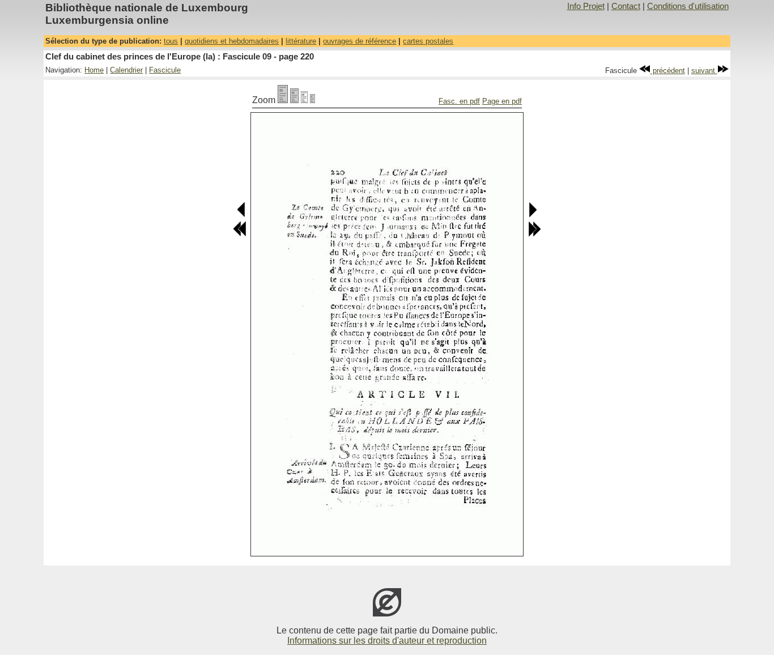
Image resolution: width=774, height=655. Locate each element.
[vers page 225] (534, 234)
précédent (667, 70)
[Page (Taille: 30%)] (312, 100)
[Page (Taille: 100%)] (283, 100)
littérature (301, 41)
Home (94, 70)
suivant (704, 70)
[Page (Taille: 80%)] (294, 100)
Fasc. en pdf (459, 101)
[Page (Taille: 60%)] (304, 100)
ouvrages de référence (359, 41)
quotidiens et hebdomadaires (232, 41)
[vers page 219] (241, 215)
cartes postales (428, 41)
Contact (625, 6)
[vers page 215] (239, 234)
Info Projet (586, 6)
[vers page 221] (532, 215)
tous (171, 41)
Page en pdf (502, 101)
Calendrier (126, 70)
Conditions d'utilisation (688, 6)
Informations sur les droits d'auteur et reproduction (387, 640)
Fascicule (165, 70)
